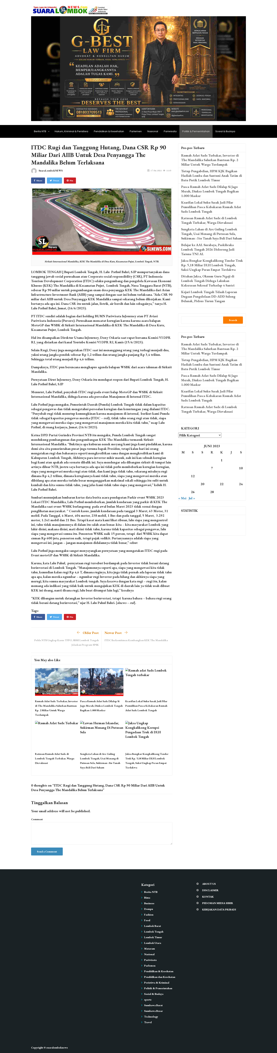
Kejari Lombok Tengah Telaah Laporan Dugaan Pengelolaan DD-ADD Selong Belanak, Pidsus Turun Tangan (209, 296)
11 (183, 476)
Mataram (149, 948)
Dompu (148, 909)
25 (183, 492)
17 (241, 476)
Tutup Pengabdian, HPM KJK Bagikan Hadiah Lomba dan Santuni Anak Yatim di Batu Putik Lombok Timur (211, 175)
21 (212, 484)
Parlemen (136, 131)
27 (202, 492)
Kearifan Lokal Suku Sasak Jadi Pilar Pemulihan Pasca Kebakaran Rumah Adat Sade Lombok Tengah (146, 705)
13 (202, 476)
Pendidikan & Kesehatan (109, 131)
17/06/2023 (156, 170)
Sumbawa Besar (153, 1011)
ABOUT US (209, 883)
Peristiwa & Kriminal (156, 982)
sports (148, 999)
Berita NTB (40, 131)
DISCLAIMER (210, 890)
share (39, 180)
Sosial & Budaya (225, 131)
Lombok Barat (152, 926)
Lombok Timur (153, 937)
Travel (148, 1022)
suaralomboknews (57, 1047)
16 (231, 476)
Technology (151, 1016)
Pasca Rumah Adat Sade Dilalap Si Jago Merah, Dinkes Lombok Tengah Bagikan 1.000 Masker (101, 705)
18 (183, 484)
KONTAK (208, 896)
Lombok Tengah (153, 931)
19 (193, 484)
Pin (71, 180)
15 (221, 476)
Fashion (148, 914)
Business (149, 903)
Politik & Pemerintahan (196, 131)
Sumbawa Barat (153, 1005)
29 (221, 492)
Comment (37, 819)
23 (231, 484)
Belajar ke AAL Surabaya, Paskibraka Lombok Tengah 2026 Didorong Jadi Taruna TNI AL (207, 249)
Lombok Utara (152, 943)
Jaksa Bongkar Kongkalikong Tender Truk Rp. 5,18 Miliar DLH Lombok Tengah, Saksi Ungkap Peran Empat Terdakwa (212, 265)
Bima (147, 897)
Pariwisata (170, 131)
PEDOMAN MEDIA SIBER (217, 903)
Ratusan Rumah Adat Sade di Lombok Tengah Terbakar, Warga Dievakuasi (54, 758)
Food (147, 920)
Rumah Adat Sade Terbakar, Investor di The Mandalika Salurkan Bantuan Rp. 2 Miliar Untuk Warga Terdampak (210, 160)
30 (231, 492)
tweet (56, 180)
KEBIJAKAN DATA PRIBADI (219, 909)
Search (233, 320)
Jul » (192, 498)
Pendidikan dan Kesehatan (159, 977)
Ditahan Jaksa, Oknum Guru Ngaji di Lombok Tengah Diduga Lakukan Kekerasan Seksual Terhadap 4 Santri (207, 280)
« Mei (182, 498)
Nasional (152, 131)
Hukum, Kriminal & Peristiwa (71, 131)
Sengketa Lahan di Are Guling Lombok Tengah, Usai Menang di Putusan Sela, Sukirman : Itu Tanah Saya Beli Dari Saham (211, 233)
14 (212, 476)
